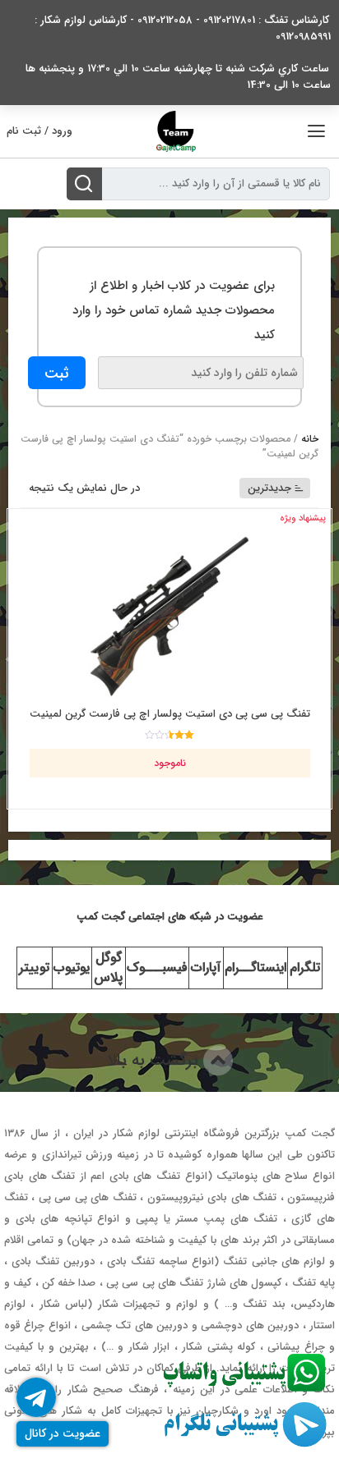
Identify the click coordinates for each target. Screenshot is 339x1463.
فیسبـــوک (157, 967)
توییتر (34, 967)
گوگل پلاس (108, 967)
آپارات (206, 967)
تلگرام (305, 967)
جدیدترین (269, 488)
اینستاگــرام (255, 967)
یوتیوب (71, 967)
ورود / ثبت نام (39, 131)
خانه (309, 439)
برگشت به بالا (155, 1060)
